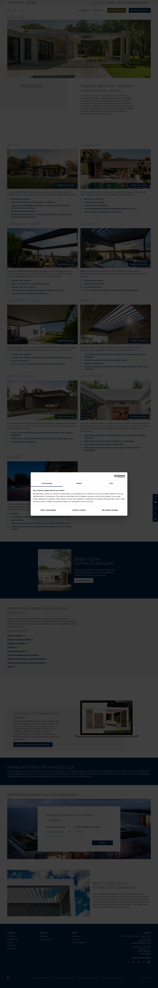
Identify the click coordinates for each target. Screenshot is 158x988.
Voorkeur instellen (79, 510)
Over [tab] (111, 483)
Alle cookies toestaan (110, 510)
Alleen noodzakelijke (48, 510)
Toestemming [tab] (47, 483)
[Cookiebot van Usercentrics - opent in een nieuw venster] (115, 476)
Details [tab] (79, 483)
